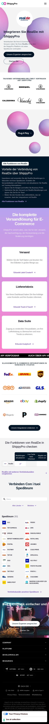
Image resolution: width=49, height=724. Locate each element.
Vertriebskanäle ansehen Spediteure (23, 592)
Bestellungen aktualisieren (20, 457)
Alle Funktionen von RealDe (13, 201)
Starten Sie (13, 61)
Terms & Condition (24, 695)
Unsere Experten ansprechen (18, 54)
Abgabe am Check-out (42, 457)
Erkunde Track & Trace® (23, 307)
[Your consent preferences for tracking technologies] (4, 720)
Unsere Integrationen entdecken (23, 428)
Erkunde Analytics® (23, 344)
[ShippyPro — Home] (9, 3)
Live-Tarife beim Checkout (31, 456)
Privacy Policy (12, 695)
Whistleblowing (37, 695)
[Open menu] (45, 3)
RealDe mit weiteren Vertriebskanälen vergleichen (18, 473)
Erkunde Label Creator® (23, 272)
